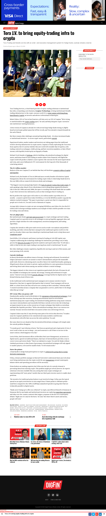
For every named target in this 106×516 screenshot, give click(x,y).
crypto (21, 406)
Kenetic (51, 408)
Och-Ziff (31, 409)
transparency (50, 360)
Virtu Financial (43, 411)
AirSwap (29, 155)
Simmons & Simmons (27, 411)
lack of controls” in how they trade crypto (54, 185)
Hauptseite (3, 510)
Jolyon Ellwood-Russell (41, 408)
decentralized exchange (57, 406)
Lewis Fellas (58, 408)
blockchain (51, 405)
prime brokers (40, 409)
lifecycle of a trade (24, 243)
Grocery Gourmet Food (6, 511)
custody (54, 138)
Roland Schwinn (15, 411)
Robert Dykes (59, 409)
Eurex (12, 408)
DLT (66, 406)
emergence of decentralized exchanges (54, 296)
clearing (65, 405)
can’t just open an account (34, 217)
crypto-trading (30, 121)
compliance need (15, 234)
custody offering (37, 275)
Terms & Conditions (55, 500)
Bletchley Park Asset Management (37, 405)
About (46, 500)
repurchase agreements (63, 392)
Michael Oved (24, 409)
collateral (14, 406)
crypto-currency (29, 406)
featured (29, 408)
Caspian (59, 405)
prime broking (50, 409)
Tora (35, 411)
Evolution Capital (20, 408)
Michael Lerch (15, 409)
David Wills (45, 406)
